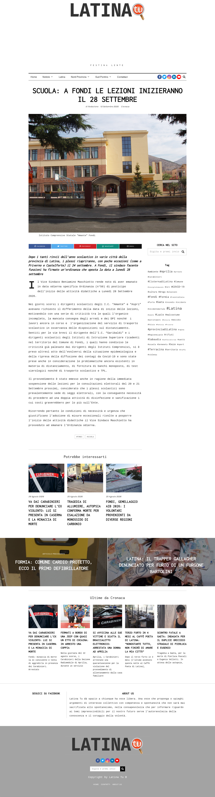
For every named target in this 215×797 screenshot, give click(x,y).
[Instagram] (169, 77)
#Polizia (151, 324)
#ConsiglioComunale (156, 287)
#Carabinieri (155, 277)
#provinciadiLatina (162, 329)
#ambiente (153, 271)
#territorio (171, 349)
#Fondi (79, 437)
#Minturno (166, 320)
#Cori (167, 287)
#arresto (178, 272)
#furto (151, 302)
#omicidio (176, 320)
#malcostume (172, 314)
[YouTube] (179, 77)
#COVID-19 (177, 286)
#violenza (152, 355)
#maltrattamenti (154, 320)
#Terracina (156, 349)
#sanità (181, 339)
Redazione (93, 106)
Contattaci (122, 76)
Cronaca (125, 106)
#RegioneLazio (155, 334)
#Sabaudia (154, 339)
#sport (180, 344)
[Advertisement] (107, 42)
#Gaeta (160, 302)
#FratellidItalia (177, 297)
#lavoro (151, 315)
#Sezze (172, 344)
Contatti (105, 784)
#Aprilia (166, 271)
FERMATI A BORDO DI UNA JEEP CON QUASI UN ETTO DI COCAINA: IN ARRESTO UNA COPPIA (74, 640)
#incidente (181, 302)
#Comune (178, 281)
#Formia (164, 296)
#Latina (174, 308)
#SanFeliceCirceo (169, 340)
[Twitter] (164, 77)
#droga (161, 292)
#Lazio (159, 314)
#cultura (152, 292)
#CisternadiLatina (160, 281)
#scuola (90, 437)
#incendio (169, 302)
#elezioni (172, 292)
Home (34, 76)
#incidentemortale (156, 309)
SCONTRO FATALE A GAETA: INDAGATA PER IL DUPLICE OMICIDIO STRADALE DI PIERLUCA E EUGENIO (171, 640)
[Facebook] (159, 77)
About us (117, 784)
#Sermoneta (162, 344)
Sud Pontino (101, 76)
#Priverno (169, 324)
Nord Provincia (78, 76)
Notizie (46, 76)
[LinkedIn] (174, 77)
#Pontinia (160, 324)
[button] (182, 251)
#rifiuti (169, 334)
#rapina (181, 330)
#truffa (182, 350)
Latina (62, 76)
